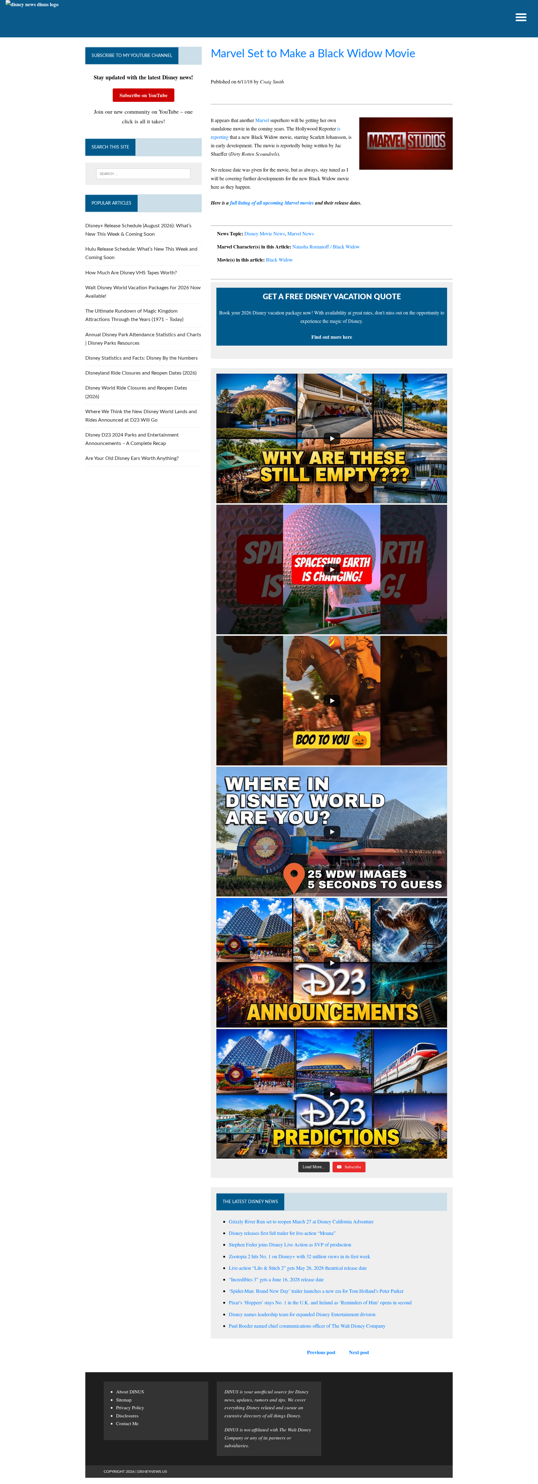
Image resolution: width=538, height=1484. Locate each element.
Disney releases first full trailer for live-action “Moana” (282, 1233)
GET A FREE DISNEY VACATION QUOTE (332, 297)
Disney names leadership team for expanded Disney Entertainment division (302, 1314)
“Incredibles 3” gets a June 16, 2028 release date (276, 1279)
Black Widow (279, 259)
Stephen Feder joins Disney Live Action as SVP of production (290, 1244)
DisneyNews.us (152, 1471)
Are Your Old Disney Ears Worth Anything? (132, 458)
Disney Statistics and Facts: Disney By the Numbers (141, 358)
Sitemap (124, 1400)
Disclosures (127, 1415)
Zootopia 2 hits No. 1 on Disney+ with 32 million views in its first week (299, 1256)
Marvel (262, 120)
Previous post (321, 1352)
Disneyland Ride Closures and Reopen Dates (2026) (140, 373)
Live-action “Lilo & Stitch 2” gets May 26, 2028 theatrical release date (298, 1267)
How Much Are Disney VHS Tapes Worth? (131, 272)
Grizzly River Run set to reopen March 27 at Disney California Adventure (301, 1221)
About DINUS (130, 1391)
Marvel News (300, 233)
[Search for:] (143, 173)
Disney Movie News (264, 233)
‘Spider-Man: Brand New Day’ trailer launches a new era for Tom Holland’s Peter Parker (316, 1291)
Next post (359, 1352)
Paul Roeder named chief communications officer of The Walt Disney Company (307, 1325)
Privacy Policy (130, 1407)
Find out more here (331, 336)
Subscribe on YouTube (144, 95)
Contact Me (127, 1423)
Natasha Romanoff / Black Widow (326, 246)
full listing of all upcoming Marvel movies (271, 202)
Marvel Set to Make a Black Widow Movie (313, 53)
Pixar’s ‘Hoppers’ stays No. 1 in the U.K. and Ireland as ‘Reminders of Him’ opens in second (320, 1302)
